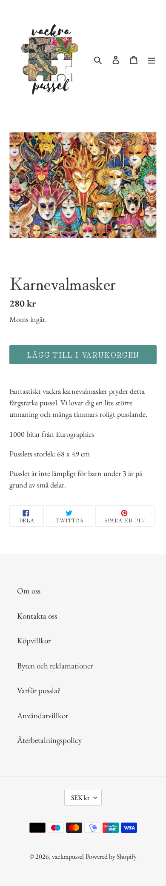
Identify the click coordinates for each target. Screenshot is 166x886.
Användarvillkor (42, 715)
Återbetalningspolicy (49, 740)
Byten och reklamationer (55, 665)
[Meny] (151, 59)
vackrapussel (68, 856)
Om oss (28, 590)
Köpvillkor (34, 640)
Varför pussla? (38, 690)
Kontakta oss (37, 616)
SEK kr (80, 797)
